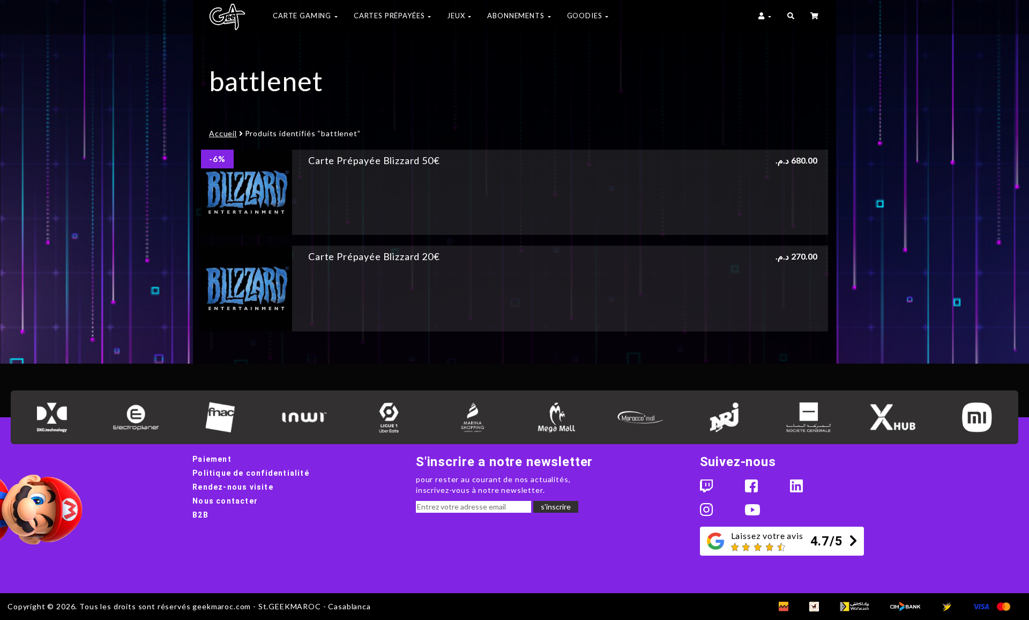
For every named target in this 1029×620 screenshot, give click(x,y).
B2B (200, 515)
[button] (790, 17)
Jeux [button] (457, 15)
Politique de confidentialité (250, 473)
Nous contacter (225, 501)
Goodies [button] (586, 15)
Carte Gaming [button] (303, 15)
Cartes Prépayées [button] (390, 15)
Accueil (223, 133)
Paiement (212, 459)
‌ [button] (815, 17)
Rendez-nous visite (232, 487)
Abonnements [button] (516, 15)
